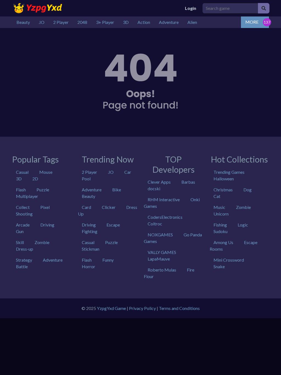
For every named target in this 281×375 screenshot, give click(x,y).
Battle (22, 266)
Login (190, 8)
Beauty (88, 196)
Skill (20, 242)
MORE (251, 21)
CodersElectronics (165, 217)
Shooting (24, 213)
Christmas (223, 189)
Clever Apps (159, 181)
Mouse (45, 172)
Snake (219, 266)
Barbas (188, 181)
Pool (86, 178)
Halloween (223, 178)
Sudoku (220, 231)
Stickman (90, 248)
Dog (247, 189)
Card (86, 207)
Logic (243, 224)
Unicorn (221, 213)
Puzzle (42, 189)
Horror (88, 266)
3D (19, 178)
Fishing (220, 224)
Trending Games (229, 172)
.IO (111, 172)
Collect (23, 207)
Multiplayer (27, 196)
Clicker (109, 207)
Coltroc (155, 223)
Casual (22, 172)
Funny (108, 259)
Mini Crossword (228, 259)
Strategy (24, 259)
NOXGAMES (160, 234)
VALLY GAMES (162, 252)
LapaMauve (159, 258)
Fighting (89, 231)
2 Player (89, 172)
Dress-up (24, 248)
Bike (116, 189)
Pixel (45, 207)
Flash (21, 189)
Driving (47, 224)
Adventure (53, 259)
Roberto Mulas (162, 269)
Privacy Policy (142, 308)
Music (219, 207)
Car (127, 172)
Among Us (223, 242)
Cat (216, 196)
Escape (113, 224)
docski (154, 188)
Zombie (42, 242)
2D (35, 178)
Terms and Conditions (179, 308)
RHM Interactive (164, 199)
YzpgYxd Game (111, 308)
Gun (20, 231)
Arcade (23, 224)
